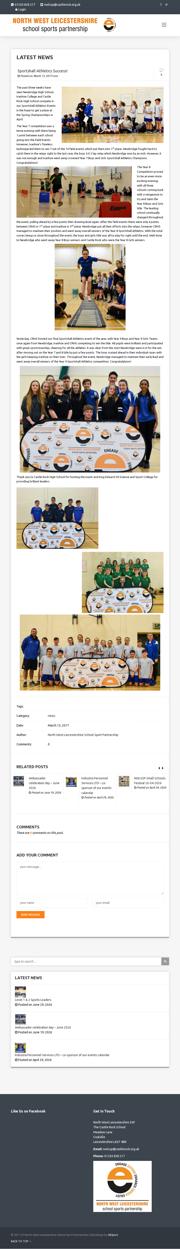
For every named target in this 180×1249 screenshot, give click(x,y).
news (55, 76)
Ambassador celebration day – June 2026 (44, 783)
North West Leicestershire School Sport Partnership (83, 735)
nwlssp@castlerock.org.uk (62, 4)
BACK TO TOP (20, 1241)
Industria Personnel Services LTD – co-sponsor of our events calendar (62, 1055)
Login (22, 9)
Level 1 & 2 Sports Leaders (33, 1000)
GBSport (113, 1234)
